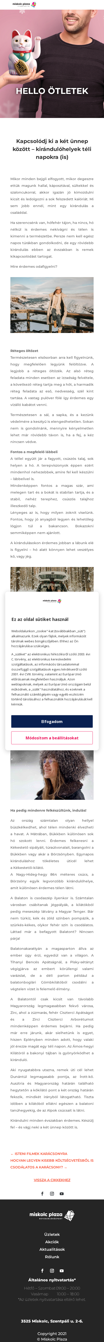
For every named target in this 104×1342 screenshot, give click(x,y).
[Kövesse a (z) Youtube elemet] (62, 1194)
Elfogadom (52, 721)
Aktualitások (52, 1249)
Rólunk (52, 1257)
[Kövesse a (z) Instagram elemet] (52, 1194)
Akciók (52, 1242)
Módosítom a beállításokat (52, 737)
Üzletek (52, 1234)
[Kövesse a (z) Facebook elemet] (42, 1194)
